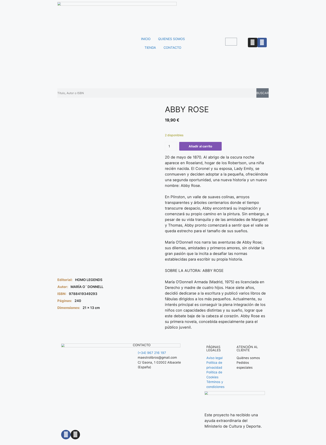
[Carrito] (231, 42)
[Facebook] (262, 42)
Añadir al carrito (200, 146)
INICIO (146, 39)
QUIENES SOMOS (171, 39)
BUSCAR (262, 93)
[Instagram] (252, 42)
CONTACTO (172, 48)
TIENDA (150, 48)
